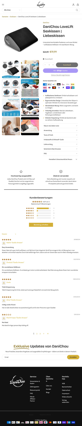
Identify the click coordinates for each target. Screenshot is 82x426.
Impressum (65, 393)
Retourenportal (35, 390)
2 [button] (36, 334)
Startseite (5, 17)
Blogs (48, 392)
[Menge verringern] (45, 65)
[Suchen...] (77, 10)
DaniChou (46, 23)
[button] (3, 5)
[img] (6, 240)
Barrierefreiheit (67, 387)
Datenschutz (66, 390)
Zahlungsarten (34, 387)
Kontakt (48, 389)
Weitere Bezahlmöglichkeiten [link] (60, 75)
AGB (63, 384)
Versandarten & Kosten (35, 382)
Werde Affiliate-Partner (33, 399)
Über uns (49, 386)
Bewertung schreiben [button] (41, 225)
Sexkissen (13, 17)
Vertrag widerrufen (65, 401)
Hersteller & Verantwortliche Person (60, 159)
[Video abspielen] (30, 126)
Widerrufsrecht (67, 397)
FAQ (31, 393)
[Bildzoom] (20, 40)
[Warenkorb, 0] (78, 4)
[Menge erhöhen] (53, 65)
